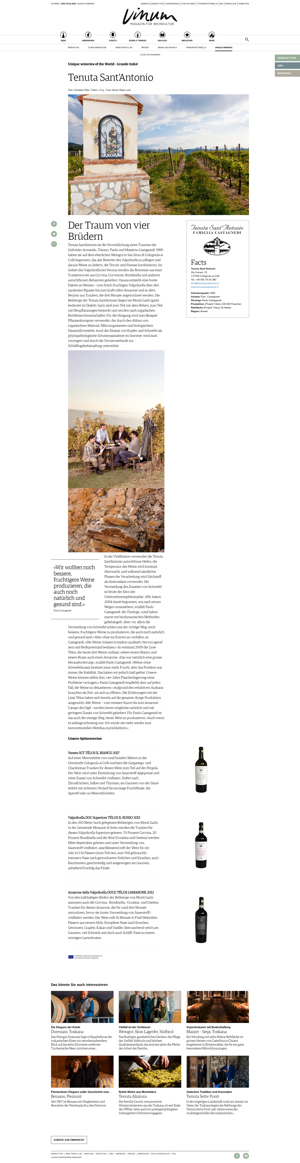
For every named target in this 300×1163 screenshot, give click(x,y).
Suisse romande (85, 4)
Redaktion (101, 1154)
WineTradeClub (123, 47)
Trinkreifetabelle (207, 4)
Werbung (120, 1154)
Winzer (145, 47)
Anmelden (244, 4)
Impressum (143, 1154)
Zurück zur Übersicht (69, 1139)
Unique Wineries (223, 47)
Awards (145, 4)
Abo (221, 4)
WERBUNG (284, 73)
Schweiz (55, 4)
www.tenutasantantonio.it (204, 286)
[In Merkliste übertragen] (54, 244)
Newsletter (157, 4)
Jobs (111, 1154)
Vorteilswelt (189, 4)
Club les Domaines (150, 55)
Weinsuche (231, 4)
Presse (131, 1154)
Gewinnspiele (173, 4)
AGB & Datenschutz (160, 1154)
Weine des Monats (167, 47)
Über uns (88, 1154)
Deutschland (68, 4)
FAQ (174, 1154)
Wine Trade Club (74, 1154)
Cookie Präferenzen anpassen (66, 1157)
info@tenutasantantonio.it (205, 283)
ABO (280, 65)
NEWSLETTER (286, 58)
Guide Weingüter (97, 47)
